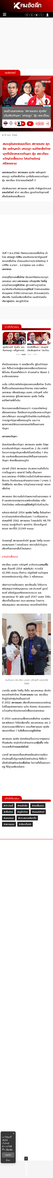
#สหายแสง (9, 824)
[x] (32, 15)
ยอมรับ (8, 1155)
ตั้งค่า (8, 1160)
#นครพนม (9, 818)
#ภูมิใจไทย (22, 812)
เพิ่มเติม (9, 1149)
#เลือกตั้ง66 (25, 824)
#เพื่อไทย (8, 812)
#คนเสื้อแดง (38, 805)
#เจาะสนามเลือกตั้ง (27, 818)
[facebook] (27, 15)
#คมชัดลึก (22, 805)
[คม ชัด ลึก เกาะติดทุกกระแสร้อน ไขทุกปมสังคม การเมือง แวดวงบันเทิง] (26, 6)
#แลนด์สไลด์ (38, 812)
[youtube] (37, 15)
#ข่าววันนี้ (8, 805)
